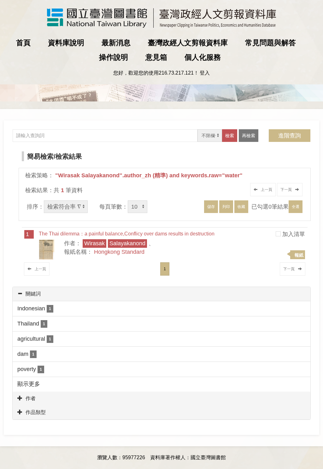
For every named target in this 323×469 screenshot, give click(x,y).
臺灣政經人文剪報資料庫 (188, 43)
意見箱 (156, 57)
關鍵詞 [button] (33, 293)
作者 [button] (31, 398)
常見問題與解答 (270, 43)
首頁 (23, 43)
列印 (226, 206)
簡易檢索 (40, 156)
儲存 (211, 206)
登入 (205, 73)
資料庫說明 (66, 43)
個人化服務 (203, 57)
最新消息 (116, 43)
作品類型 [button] (36, 412)
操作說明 (113, 57)
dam (25, 354)
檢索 (229, 135)
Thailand (31, 323)
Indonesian (34, 308)
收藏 (241, 206)
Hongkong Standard (119, 252)
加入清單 (293, 234)
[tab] (161, 294)
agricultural (34, 339)
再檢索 (248, 135)
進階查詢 (289, 135)
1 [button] (165, 269)
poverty (29, 369)
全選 (295, 206)
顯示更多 (28, 384)
